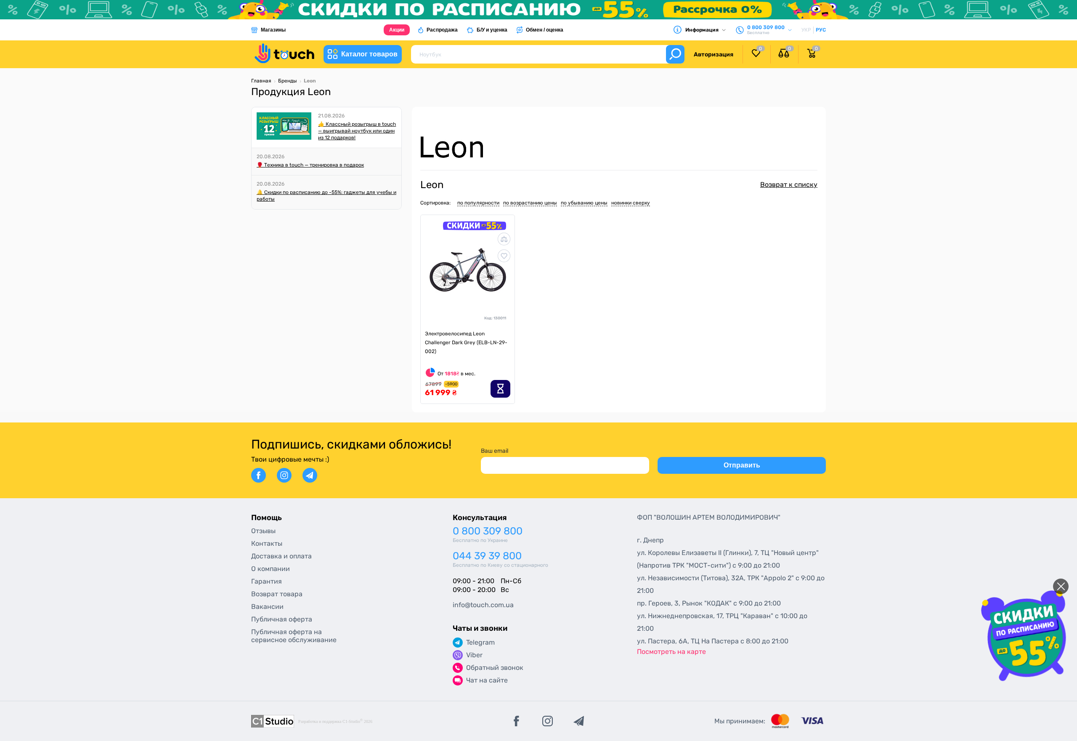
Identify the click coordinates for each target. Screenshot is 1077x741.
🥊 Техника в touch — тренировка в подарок (310, 165)
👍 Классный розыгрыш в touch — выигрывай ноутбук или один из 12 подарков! (357, 131)
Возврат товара (276, 594)
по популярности (478, 203)
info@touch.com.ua (483, 605)
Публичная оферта (281, 619)
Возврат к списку (788, 185)
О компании (270, 569)
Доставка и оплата (281, 556)
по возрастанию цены (530, 203)
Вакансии (267, 607)
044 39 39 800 (487, 556)
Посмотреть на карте (671, 652)
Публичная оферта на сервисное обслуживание (294, 636)
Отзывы (263, 531)
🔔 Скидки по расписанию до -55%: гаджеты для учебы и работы (326, 195)
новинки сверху (630, 203)
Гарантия (266, 581)
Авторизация (713, 54)
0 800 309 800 (488, 531)
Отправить (742, 465)
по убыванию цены (584, 203)
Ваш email (494, 450)
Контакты (266, 543)
